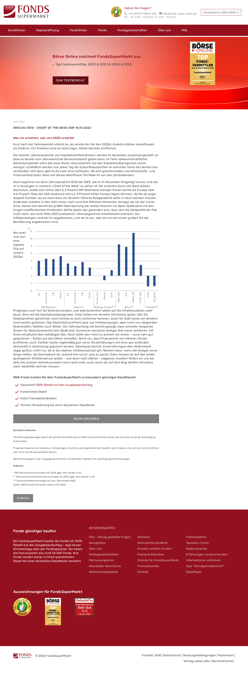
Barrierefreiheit (223, 661)
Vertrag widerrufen (196, 661)
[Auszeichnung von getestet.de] (84, 607)
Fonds (102, 30)
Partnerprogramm (101, 560)
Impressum (226, 655)
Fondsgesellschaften (132, 30)
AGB (158, 655)
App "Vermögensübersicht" (205, 566)
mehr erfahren (86, 419)
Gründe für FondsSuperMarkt (158, 560)
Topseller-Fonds (197, 543)
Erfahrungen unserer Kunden (207, 554)
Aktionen (143, 537)
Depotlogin (194, 572)
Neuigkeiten (97, 543)
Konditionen (16, 30)
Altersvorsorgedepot (103, 572)
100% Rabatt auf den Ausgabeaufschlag (64, 385)
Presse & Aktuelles (150, 554)
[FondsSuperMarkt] (26, 12)
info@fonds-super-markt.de (179, 13)
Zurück (23, 498)
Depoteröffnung (47, 30)
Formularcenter (148, 566)
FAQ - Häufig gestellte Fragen (110, 537)
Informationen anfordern (203, 560)
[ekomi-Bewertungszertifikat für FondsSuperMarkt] (22, 607)
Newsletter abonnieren (105, 566)
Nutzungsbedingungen (199, 655)
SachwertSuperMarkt (152, 543)
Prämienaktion (196, 537)
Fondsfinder (78, 30)
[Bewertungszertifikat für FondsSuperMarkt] (118, 12)
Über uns (164, 30)
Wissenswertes (196, 548)
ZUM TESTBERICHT (70, 80)
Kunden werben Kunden (154, 548)
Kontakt (142, 572)
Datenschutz (172, 655)
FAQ (184, 30)
